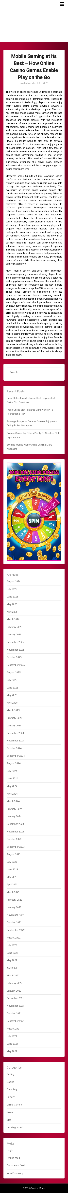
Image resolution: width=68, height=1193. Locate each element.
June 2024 (12, 778)
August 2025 (13, 672)
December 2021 (15, 998)
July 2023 (12, 861)
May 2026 (12, 604)
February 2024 (14, 808)
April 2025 (12, 702)
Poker (10, 1112)
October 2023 (14, 839)
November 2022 (15, 914)
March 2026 (13, 619)
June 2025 (12, 687)
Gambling (12, 1089)
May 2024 (12, 786)
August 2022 (13, 937)
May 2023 (12, 877)
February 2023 (14, 899)
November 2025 (15, 649)
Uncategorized (14, 1127)
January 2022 (14, 990)
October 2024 (14, 748)
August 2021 (13, 1028)
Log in (10, 1150)
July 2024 (12, 771)
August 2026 (13, 581)
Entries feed (13, 1157)
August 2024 (13, 763)
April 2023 (12, 884)
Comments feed (16, 1165)
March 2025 (13, 710)
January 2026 (14, 634)
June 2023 (12, 869)
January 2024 (14, 816)
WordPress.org (15, 1173)
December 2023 (15, 823)
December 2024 (15, 733)
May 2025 (12, 695)
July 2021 (12, 1036)
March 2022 (13, 975)
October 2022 (14, 922)
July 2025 (12, 679)
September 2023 (16, 846)
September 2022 (16, 930)
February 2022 (14, 983)
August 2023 (13, 854)
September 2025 (16, 664)
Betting (10, 1074)
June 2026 (12, 596)
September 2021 (16, 1020)
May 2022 (12, 960)
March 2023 (13, 892)
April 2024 (12, 793)
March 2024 (13, 801)
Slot (9, 1119)
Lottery (11, 1096)
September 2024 (16, 755)
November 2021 (15, 1005)
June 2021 (12, 1043)
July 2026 (12, 589)
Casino (10, 1081)
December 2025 (15, 642)
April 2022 (12, 968)
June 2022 (12, 952)
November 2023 (15, 831)
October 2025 (14, 657)
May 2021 (12, 1051)
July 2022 (12, 945)
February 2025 (14, 717)
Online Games (14, 1104)
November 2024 (15, 740)
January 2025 (14, 725)
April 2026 (12, 611)
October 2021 (14, 1013)
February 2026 (14, 627)
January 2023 (14, 907)
